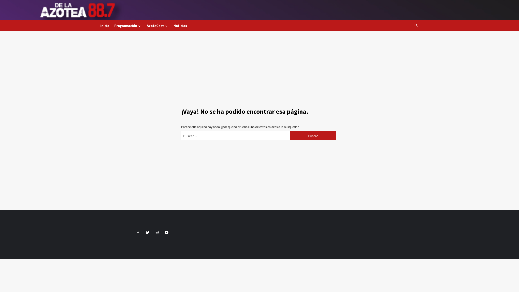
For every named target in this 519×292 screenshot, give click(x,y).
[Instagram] (157, 232)
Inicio (104, 25)
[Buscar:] (235, 135)
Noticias (180, 25)
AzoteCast (155, 25)
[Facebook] (138, 232)
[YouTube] (166, 232)
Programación (125, 25)
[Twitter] (147, 232)
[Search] (416, 25)
